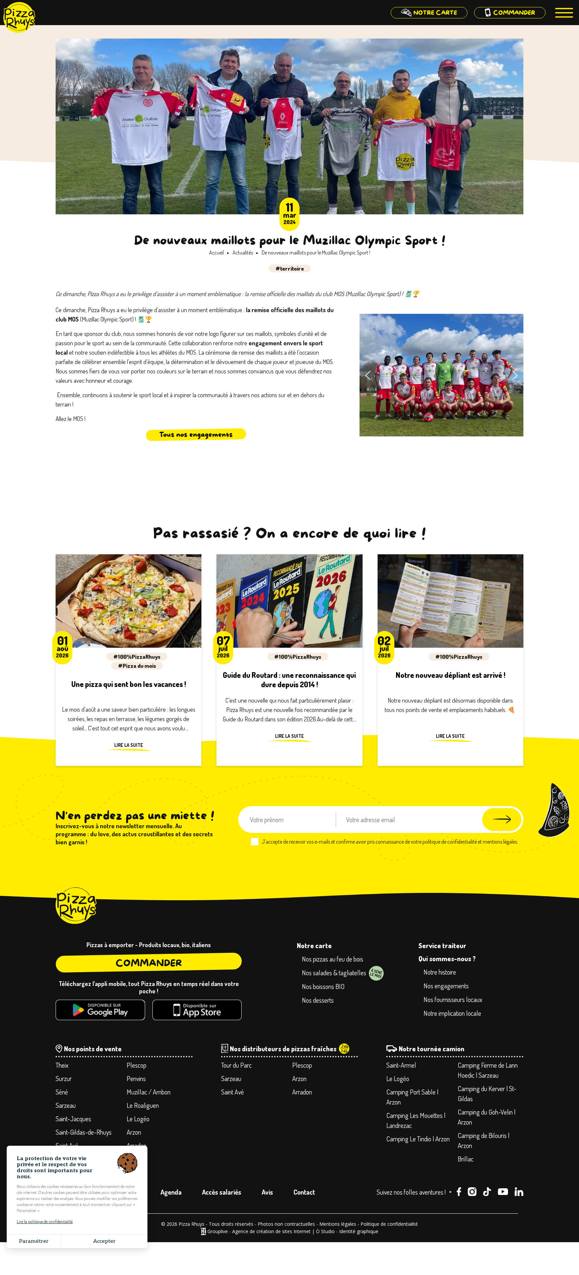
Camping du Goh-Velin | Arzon (486, 1117)
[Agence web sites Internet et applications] (203, 1231)
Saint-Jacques (73, 1118)
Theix (62, 1065)
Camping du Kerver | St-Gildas (487, 1093)
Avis (267, 1192)
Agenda (171, 1192)
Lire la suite (128, 745)
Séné (62, 1091)
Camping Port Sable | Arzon (412, 1096)
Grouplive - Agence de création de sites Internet (259, 1231)
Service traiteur (442, 945)
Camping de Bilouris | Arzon (483, 1140)
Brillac (465, 1158)
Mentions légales (337, 1224)
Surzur (64, 1078)
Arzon (134, 1132)
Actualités (243, 252)
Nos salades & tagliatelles (334, 972)
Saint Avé (67, 1145)
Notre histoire (440, 972)
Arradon (136, 1145)
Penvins (136, 1078)
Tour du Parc (236, 1065)
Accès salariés (221, 1192)
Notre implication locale (452, 1013)
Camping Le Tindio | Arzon (418, 1138)
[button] (368, 375)
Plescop (136, 1065)
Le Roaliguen (143, 1105)
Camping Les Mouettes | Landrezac (415, 1120)
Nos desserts (318, 1000)
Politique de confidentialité (389, 1224)
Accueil (216, 252)
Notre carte (314, 945)
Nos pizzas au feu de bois (332, 958)
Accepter (104, 1241)
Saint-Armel (401, 1065)
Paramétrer (34, 1241)
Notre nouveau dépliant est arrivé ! (450, 675)
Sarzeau (66, 1105)
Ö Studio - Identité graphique (347, 1231)
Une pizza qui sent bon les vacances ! (128, 684)
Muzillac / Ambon (149, 1091)
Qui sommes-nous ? (447, 958)
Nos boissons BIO (323, 986)
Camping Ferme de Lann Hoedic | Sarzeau (488, 1070)
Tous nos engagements (196, 434)
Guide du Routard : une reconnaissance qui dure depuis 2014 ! (289, 679)
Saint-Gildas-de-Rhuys (84, 1132)
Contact (304, 1192)
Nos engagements (446, 985)
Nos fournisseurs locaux (453, 999)
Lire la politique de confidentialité (45, 1221)
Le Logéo (138, 1118)
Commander (149, 963)
